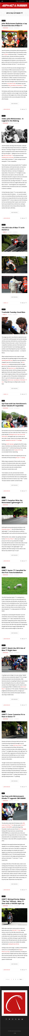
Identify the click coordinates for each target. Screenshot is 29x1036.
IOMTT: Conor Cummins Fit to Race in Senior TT (13, 715)
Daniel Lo (6, 302)
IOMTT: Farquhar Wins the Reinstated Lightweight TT (12, 501)
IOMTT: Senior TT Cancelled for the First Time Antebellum (14, 571)
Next (21, 979)
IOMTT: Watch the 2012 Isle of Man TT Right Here (13, 649)
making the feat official (13, 944)
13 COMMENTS (16, 905)
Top (15, 1033)
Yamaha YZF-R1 (18, 450)
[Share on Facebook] (20, 109)
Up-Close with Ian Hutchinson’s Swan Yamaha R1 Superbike (14, 404)
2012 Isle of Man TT (8, 155)
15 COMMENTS (16, 652)
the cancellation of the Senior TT (16, 85)
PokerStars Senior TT (7, 529)
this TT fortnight (22, 829)
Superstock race (12, 368)
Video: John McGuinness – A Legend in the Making (12, 120)
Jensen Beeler (5, 27)
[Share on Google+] (24, 109)
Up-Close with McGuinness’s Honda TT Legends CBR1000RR (14, 797)
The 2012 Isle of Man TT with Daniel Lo (13, 228)
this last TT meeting (20, 457)
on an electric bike (11, 83)
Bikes (3, 400)
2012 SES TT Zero (16, 930)
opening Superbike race (7, 360)
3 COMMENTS (16, 504)
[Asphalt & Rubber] (14, 6)
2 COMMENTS (16, 574)
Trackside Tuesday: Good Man (13, 312)
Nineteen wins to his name (8, 157)
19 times (6, 54)
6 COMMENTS (16, 123)
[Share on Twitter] (22, 109)
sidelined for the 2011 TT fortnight (14, 440)
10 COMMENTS (16, 27)
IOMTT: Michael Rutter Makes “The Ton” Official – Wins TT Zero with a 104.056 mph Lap (13, 901)
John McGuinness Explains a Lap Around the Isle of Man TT (14, 24)
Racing (3, 20)
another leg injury (10, 444)
